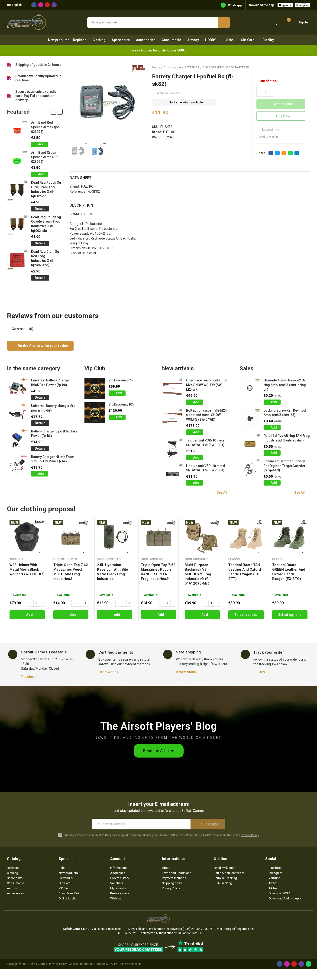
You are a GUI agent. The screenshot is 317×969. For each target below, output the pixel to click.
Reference (77, 191)
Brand (74, 186)
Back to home (300, 67)
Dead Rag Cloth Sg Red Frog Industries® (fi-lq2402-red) (45, 258)
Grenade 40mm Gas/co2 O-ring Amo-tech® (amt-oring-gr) (285, 384)
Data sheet (80, 178)
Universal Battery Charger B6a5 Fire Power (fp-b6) (50, 382)
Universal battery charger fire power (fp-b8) (53, 408)
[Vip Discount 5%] (94, 388)
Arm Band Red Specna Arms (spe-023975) (45, 127)
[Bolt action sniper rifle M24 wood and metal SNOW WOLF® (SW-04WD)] (172, 418)
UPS (262, 672)
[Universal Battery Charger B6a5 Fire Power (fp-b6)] (17, 388)
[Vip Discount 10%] (94, 412)
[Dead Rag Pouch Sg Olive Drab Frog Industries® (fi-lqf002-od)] (17, 190)
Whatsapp (235, 5)
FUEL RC (169, 132)
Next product (306, 67)
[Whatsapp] (308, 964)
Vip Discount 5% (121, 380)
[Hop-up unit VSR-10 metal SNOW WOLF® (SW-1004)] (172, 474)
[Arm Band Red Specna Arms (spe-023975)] (17, 130)
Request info (270, 129)
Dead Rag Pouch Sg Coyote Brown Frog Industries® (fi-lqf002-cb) (46, 224)
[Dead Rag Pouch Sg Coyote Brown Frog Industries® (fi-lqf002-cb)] (17, 225)
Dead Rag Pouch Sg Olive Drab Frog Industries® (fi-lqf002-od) (46, 189)
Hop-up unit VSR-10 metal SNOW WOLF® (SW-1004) (205, 468)
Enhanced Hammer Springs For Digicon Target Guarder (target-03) (285, 465)
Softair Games (38, 964)
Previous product (294, 67)
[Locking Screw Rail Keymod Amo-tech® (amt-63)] (249, 418)
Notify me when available (186, 102)
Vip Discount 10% (122, 404)
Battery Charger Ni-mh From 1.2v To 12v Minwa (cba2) (52, 459)
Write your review (168, 93)
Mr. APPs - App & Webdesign (124, 964)
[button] (53, 112)
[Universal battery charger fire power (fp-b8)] (17, 414)
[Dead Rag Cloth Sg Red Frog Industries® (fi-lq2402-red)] (17, 259)
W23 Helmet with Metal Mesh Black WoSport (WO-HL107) (27, 569)
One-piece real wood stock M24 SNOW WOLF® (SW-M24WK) (206, 384)
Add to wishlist (269, 136)
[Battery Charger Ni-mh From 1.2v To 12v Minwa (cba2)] (17, 465)
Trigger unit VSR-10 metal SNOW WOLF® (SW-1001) (205, 442)
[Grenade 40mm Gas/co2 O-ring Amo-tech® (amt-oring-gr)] (249, 388)
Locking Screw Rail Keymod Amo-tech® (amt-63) (285, 413)
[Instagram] (40, 4)
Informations (108, 672)
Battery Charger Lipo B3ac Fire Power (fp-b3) (54, 433)
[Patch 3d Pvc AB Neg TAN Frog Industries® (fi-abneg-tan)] (249, 444)
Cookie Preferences (81, 964)
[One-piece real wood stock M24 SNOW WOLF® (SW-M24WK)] (172, 388)
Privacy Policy (250, 835)
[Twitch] (54, 4)
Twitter (277, 153)
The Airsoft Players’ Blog (158, 726)
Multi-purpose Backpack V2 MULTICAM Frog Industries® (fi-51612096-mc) (198, 574)
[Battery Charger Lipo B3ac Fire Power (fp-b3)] (17, 439)
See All (222, 492)
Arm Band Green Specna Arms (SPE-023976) (46, 157)
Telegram (296, 153)
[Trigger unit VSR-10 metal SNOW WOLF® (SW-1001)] (172, 448)
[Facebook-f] (33, 4)
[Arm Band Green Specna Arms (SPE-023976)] (17, 160)
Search (224, 22)
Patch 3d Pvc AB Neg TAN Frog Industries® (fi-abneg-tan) (287, 438)
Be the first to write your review (43, 346)
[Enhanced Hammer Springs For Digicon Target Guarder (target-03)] (249, 469)
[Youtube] (47, 4)
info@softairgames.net (239, 929)
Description (81, 205)
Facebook (270, 153)
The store (28, 676)
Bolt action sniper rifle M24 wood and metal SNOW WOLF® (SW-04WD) (206, 415)
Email (283, 153)
